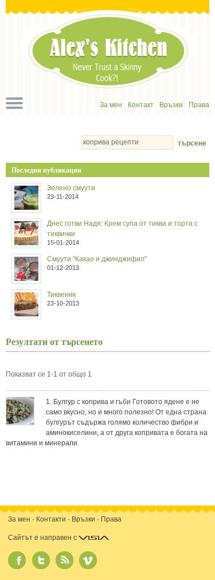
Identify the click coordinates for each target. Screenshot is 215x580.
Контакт (141, 105)
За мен (111, 105)
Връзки (171, 105)
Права (199, 105)
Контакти (51, 519)
